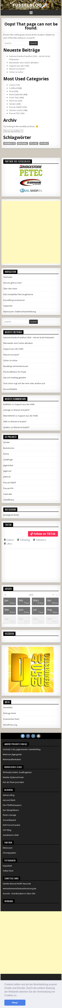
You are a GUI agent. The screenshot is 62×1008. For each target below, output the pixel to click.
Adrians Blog (8, 795)
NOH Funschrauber (11, 825)
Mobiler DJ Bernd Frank (13, 777)
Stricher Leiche (16, 110)
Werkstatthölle (16, 94)
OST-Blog (7, 830)
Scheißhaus (8, 499)
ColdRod (13, 88)
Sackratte (7, 494)
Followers (39, 540)
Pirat (11, 91)
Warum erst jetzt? (17, 68)
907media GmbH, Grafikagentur (17, 772)
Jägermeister (9, 143)
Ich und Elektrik (10, 389)
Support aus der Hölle (19, 65)
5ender (12, 104)
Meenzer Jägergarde (12, 754)
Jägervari (7, 471)
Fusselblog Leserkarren (14, 300)
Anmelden (8, 707)
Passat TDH (14, 113)
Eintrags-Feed (9, 713)
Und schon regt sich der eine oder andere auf (24, 383)
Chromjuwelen (9, 852)
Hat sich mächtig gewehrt (14, 377)
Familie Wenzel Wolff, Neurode (17, 883)
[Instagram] (33, 736)
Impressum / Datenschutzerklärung (19, 311)
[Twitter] (23, 736)
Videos (9, 540)
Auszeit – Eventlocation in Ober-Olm (19, 893)
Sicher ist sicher (16, 72)
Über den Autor (10, 288)
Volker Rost (8, 870)
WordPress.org (10, 724)
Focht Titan (14, 97)
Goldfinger (8, 459)
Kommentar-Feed (11, 719)
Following (23, 540)
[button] (18, 995)
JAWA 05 (7, 476)
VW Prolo (13, 100)
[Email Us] (38, 736)
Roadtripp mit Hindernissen (15, 366)
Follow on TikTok (44, 534)
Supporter (8, 305)
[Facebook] (28, 736)
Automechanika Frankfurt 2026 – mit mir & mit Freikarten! (28, 337)
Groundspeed (9, 820)
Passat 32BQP (15, 107)
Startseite (7, 277)
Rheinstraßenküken (12, 759)
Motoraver (7, 847)
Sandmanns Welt (11, 835)
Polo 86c (33, 143)
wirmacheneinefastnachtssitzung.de (19, 888)
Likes (8, 543)
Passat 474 (8, 488)
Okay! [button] (15, 1002)
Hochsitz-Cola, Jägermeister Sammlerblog (21, 749)
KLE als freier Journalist (13, 782)
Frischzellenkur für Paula (14, 371)
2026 (31, 594)
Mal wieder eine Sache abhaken (24, 62)
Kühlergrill (22, 143)
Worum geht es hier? (12, 282)
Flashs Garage (9, 815)
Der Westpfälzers (11, 810)
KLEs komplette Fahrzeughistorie (18, 294)
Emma (6, 453)
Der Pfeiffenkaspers (12, 805)
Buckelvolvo (8, 448)
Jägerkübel (8, 465)
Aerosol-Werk (9, 800)
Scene (12, 85)
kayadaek (7, 865)
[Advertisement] (31, 232)
